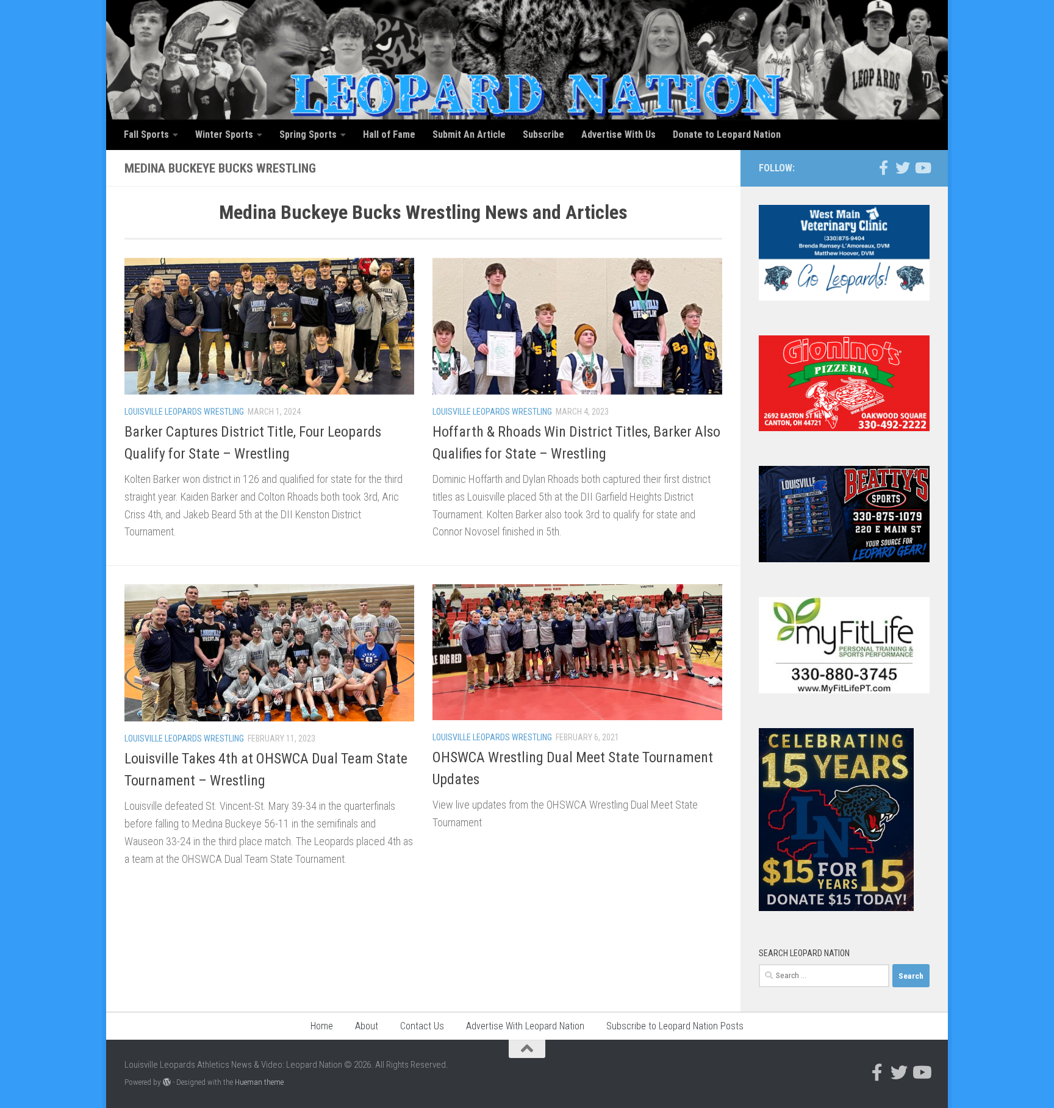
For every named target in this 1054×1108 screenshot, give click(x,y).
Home (321, 1026)
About (366, 1026)
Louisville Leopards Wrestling (184, 411)
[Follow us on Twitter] (902, 167)
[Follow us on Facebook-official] (883, 167)
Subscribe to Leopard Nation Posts (675, 1026)
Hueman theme (259, 1082)
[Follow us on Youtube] (922, 167)
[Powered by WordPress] (167, 1082)
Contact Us (422, 1026)
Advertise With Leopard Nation (525, 1026)
